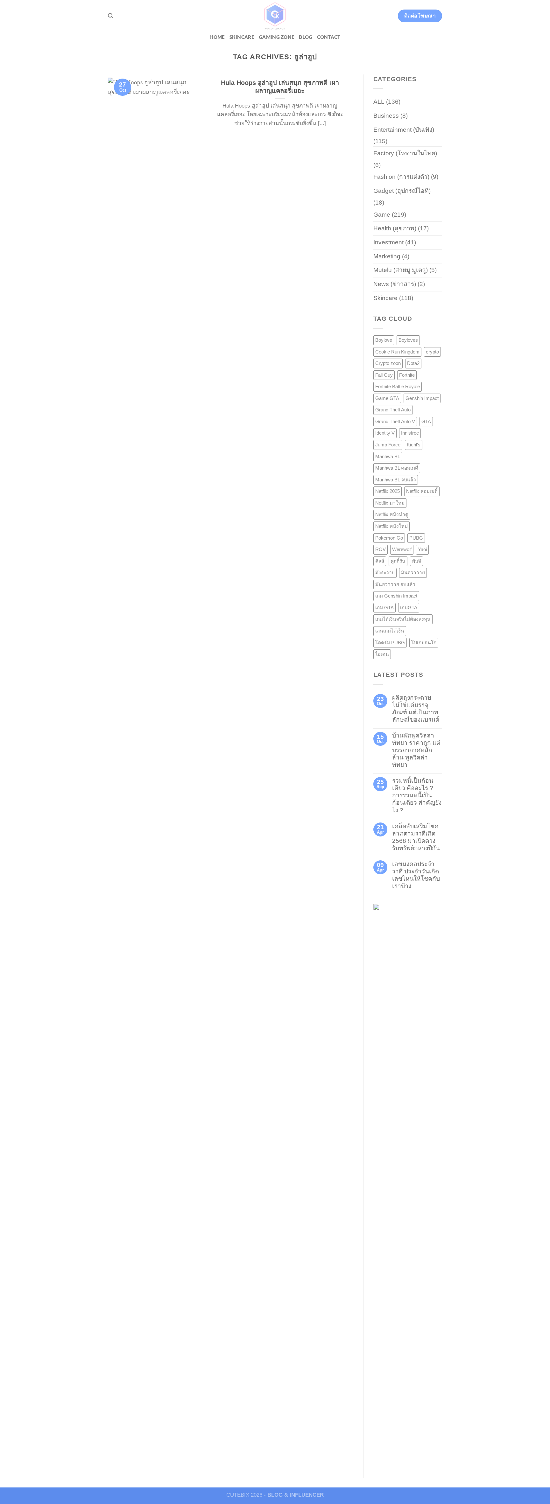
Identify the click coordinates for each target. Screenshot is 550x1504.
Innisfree (410, 433)
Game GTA (387, 398)
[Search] (110, 16)
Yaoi (422, 549)
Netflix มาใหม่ (390, 503)
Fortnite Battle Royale (397, 386)
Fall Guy (384, 375)
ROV (380, 549)
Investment (388, 242)
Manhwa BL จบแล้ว (395, 479)
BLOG (305, 37)
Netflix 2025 (387, 491)
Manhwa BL (387, 456)
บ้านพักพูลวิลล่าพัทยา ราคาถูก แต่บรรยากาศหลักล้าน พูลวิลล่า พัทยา (416, 750)
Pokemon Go (389, 538)
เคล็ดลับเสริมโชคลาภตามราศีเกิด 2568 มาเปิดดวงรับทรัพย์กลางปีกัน (416, 837)
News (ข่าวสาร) (394, 284)
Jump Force (387, 444)
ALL (378, 101)
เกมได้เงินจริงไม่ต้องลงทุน (403, 619)
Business (386, 115)
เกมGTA (408, 607)
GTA (426, 421)
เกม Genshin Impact (396, 595)
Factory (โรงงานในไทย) (405, 153)
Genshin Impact (422, 398)
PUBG (416, 538)
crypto (432, 351)
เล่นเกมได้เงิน (389, 630)
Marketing (386, 256)
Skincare (241, 37)
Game (381, 214)
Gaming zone (276, 37)
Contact (329, 37)
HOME (217, 37)
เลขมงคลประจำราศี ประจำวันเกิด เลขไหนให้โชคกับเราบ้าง (416, 875)
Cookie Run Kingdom (397, 351)
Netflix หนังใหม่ (391, 526)
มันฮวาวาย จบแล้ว (395, 584)
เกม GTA (384, 607)
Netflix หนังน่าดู (391, 514)
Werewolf (402, 549)
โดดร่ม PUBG (390, 642)
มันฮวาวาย (413, 572)
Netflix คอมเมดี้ (422, 491)
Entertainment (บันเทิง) (403, 129)
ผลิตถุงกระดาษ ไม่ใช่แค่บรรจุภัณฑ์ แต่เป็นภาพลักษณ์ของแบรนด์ (415, 708)
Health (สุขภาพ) (394, 228)
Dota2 (413, 363)
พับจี (416, 561)
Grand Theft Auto (393, 409)
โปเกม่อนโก (423, 642)
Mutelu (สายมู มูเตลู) (400, 270)
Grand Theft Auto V (395, 421)
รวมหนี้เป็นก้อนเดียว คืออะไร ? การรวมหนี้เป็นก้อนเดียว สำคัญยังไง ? (416, 795)
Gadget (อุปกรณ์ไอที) (402, 190)
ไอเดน (382, 654)
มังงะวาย (385, 572)
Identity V (385, 433)
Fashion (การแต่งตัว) (401, 176)
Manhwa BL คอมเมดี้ (396, 468)
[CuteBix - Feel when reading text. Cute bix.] (275, 16)
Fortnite (407, 375)
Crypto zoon (388, 363)
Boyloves (408, 340)
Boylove (383, 340)
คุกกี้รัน (398, 561)
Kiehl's (413, 444)
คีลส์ (379, 561)
